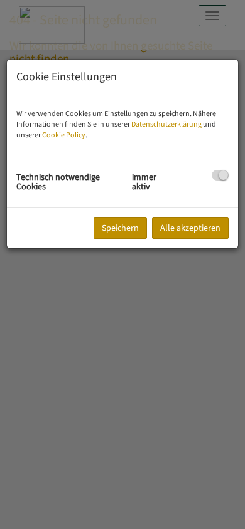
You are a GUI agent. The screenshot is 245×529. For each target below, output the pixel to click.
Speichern (120, 228)
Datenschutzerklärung (166, 124)
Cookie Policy (63, 135)
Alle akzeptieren (190, 228)
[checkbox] (220, 175)
